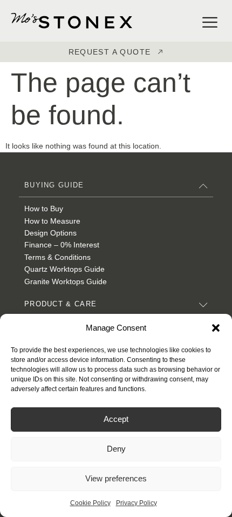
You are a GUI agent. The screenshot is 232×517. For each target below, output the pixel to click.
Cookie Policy (90, 503)
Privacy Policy (136, 503)
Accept (116, 419)
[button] (215, 328)
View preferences (116, 478)
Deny (116, 448)
